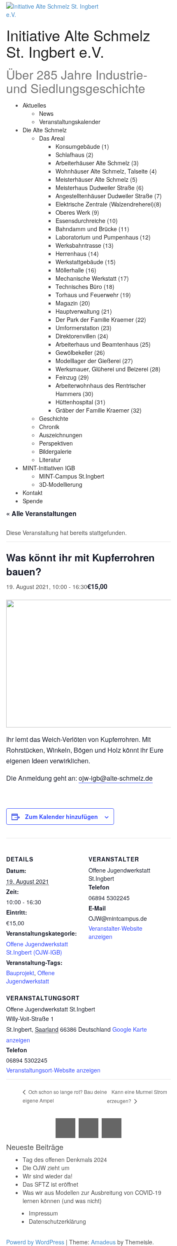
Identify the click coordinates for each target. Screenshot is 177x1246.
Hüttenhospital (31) (80, 402)
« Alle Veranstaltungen (41, 513)
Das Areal (52, 138)
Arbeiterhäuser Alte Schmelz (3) (97, 163)
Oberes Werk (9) (77, 212)
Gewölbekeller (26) (80, 352)
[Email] (65, 1128)
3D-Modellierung (60, 484)
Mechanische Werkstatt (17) (92, 278)
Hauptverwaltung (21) (84, 311)
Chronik (49, 426)
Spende (33, 501)
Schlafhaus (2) (74, 154)
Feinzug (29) (72, 377)
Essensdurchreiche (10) (87, 220)
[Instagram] (111, 1128)
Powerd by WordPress (35, 1242)
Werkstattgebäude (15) (86, 262)
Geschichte (53, 418)
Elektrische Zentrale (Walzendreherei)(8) (108, 204)
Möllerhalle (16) (76, 270)
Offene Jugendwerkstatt (30, 977)
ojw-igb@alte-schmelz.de (116, 778)
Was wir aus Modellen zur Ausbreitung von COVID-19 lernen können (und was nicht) (92, 1196)
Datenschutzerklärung (57, 1221)
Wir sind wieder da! (47, 1176)
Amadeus (103, 1242)
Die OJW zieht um (46, 1168)
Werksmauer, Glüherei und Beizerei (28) (108, 369)
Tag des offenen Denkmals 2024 (65, 1159)
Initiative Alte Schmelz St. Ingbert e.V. (78, 43)
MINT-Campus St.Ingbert (71, 476)
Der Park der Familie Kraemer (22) (101, 319)
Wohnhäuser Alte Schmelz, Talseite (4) (106, 171)
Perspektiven (56, 443)
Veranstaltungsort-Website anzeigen (53, 1070)
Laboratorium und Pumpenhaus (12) (103, 237)
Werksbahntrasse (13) (85, 245)
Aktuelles (34, 105)
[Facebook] (88, 1128)
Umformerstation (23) (84, 328)
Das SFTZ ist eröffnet (50, 1184)
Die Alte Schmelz (45, 130)
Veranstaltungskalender (69, 121)
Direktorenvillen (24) (82, 336)
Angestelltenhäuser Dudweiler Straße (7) (109, 196)
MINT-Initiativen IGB (49, 468)
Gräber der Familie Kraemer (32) (99, 410)
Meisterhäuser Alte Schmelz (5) (96, 179)
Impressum (43, 1213)
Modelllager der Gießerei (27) (94, 361)
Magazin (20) (73, 303)
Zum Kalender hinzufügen (61, 816)
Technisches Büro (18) (85, 286)
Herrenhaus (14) (77, 253)
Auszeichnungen (60, 435)
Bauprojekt (20, 973)
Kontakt (32, 492)
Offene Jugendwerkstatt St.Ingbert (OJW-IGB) (37, 948)
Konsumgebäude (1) (82, 146)
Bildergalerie (55, 451)
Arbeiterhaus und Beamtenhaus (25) (103, 344)
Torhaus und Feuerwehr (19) (93, 295)
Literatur (50, 459)
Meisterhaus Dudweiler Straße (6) (100, 187)
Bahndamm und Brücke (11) (92, 229)
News (46, 113)
